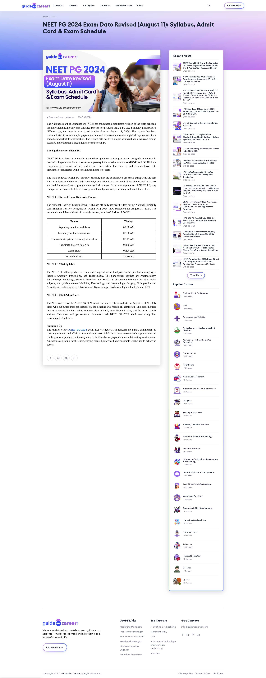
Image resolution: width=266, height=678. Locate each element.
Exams (72, 5)
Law (185, 305)
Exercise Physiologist (130, 641)
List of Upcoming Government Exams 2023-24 (200, 124)
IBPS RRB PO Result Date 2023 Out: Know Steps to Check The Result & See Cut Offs (199, 220)
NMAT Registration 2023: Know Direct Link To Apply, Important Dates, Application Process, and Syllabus (201, 261)
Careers (58, 5)
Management (189, 353)
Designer (187, 400)
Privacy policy (185, 673)
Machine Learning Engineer (129, 648)
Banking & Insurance (192, 412)
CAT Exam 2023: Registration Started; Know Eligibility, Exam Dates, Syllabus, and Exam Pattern (201, 137)
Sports (186, 579)
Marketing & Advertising (194, 520)
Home (45, 16)
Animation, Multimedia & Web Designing (197, 341)
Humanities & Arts (191, 448)
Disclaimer (218, 673)
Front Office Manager (131, 631)
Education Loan (124, 5)
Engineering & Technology (195, 293)
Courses (104, 5)
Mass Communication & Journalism (199, 388)
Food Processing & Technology (197, 436)
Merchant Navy (190, 532)
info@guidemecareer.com (194, 626)
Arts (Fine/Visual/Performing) (197, 484)
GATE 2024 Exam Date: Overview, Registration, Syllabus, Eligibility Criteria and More (199, 234)
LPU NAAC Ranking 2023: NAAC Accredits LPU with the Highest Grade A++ (198, 174)
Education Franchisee (131, 654)
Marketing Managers (131, 626)
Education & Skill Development (198, 508)
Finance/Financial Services (196, 424)
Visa (139, 5)
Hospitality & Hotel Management (199, 472)
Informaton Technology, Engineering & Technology (200, 460)
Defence (187, 568)
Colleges (88, 5)
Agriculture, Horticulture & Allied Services (199, 329)
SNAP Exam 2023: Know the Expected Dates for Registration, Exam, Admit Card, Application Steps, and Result (200, 65)
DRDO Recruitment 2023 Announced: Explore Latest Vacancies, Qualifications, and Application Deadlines (200, 205)
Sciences (187, 544)
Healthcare (188, 365)
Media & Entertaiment (193, 377)
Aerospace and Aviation (194, 317)
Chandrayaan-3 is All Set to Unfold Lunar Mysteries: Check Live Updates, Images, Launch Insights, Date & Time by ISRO (201, 189)
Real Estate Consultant (132, 636)
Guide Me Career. (71, 673)
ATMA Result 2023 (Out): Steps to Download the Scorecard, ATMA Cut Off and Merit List (200, 79)
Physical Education (192, 556)
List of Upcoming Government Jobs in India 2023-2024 (201, 149)
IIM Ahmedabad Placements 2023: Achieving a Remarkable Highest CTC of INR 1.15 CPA (201, 111)
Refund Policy (202, 673)
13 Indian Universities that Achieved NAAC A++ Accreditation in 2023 (200, 161)
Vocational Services (192, 496)
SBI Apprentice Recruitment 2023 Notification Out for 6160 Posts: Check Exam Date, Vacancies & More (200, 247)
